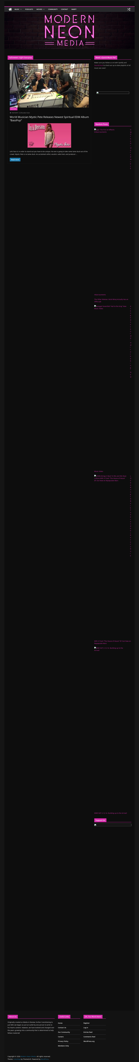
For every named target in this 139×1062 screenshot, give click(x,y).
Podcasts (29, 9)
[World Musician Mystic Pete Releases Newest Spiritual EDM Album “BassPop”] (49, 86)
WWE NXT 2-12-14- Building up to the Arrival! (110, 813)
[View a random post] (128, 9)
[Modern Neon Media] (10, 9)
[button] (20, 9)
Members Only (63, 1046)
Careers (61, 1037)
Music (17, 9)
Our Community (64, 1032)
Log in (86, 1028)
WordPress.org (89, 1041)
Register (87, 1023)
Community (53, 9)
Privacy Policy (63, 1041)
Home (60, 1023)
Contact (64, 9)
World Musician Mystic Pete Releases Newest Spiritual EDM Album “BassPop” (49, 118)
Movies (39, 9)
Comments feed (89, 1037)
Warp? (73, 9)
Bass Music (14, 109)
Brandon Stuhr (25, 113)
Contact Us (62, 1028)
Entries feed (88, 1032)
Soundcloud (98, 65)
